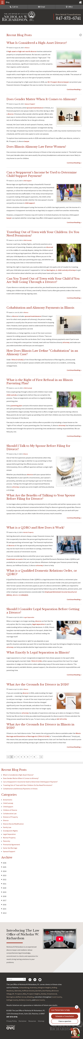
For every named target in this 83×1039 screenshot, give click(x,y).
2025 (3, 867)
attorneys (72, 270)
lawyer (66, 82)
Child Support (27, 181)
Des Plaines (46, 991)
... (37, 757)
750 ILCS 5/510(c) (17, 360)
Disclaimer (22, 1021)
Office (70, 7)
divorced (49, 247)
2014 (3, 913)
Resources (32, 1021)
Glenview (17, 991)
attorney (66, 342)
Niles (24, 994)
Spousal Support (30, 104)
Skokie (43, 994)
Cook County (57, 997)
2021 (3, 884)
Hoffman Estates (28, 991)
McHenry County (25, 1000)
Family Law (7, 827)
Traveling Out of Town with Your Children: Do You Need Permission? (27, 785)
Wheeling (30, 997)
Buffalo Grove (21, 997)
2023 (3, 875)
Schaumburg (24, 987)
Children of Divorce (10, 810)
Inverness (33, 987)
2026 (3, 863)
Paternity (6, 841)
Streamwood (52, 994)
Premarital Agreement (11, 844)
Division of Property (10, 817)
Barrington (10, 997)
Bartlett (38, 991)
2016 (3, 905)
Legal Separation (29, 617)
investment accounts (14, 559)
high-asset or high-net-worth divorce (22, 51)
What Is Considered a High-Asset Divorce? (18, 775)
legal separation (38, 624)
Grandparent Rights (10, 831)
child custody (11, 395)
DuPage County (12, 1000)
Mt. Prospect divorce (55, 82)
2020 (3, 888)
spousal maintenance (35, 108)
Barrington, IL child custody (57, 270)
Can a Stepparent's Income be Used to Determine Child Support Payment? (30, 782)
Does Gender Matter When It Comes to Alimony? (21, 778)
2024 (3, 871)
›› (41, 757)
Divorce (27, 48)
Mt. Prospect (17, 994)
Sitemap (41, 1021)
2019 (3, 892)
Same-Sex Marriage (10, 848)
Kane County (40, 1000)
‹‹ (8, 757)
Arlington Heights (44, 987)
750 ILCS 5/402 (36, 661)
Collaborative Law (9, 813)
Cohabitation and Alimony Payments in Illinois (20, 789)
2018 (3, 896)
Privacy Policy (11, 1021)
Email (43, 7)
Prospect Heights (33, 994)
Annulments (7, 800)
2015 (3, 909)
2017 (3, 900)
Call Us (15, 7)
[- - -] (2, 2)
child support (30, 203)
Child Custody (27, 240)
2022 (3, 879)
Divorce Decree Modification (13, 824)
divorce (10, 114)
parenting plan (16, 405)
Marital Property (28, 532)
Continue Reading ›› (74, 89)
